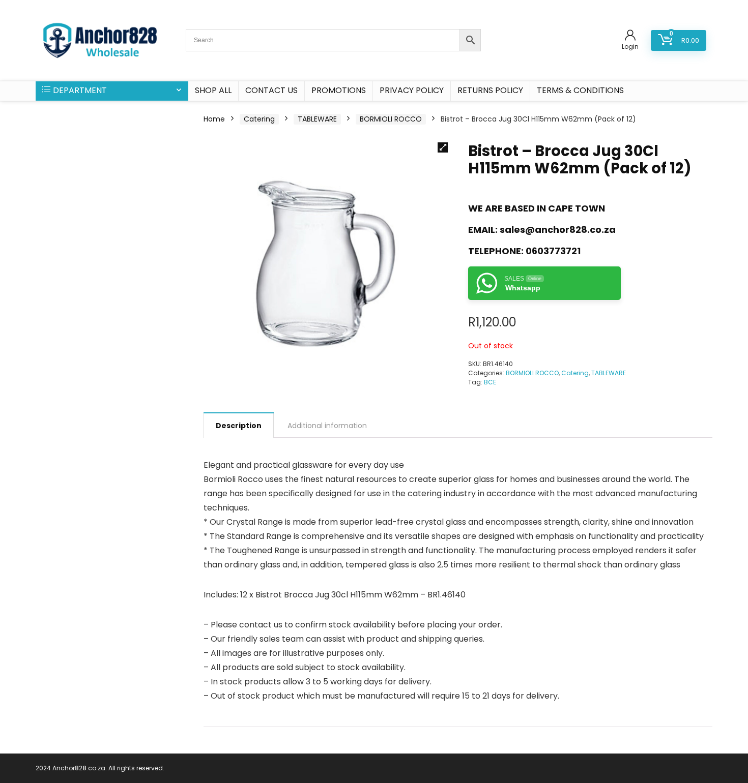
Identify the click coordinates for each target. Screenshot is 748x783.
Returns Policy (490, 90)
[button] (443, 147)
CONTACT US (271, 90)
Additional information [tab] (327, 425)
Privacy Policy (412, 90)
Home (214, 119)
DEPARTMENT (80, 90)
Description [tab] (239, 425)
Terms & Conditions (580, 90)
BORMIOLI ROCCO (391, 119)
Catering (259, 119)
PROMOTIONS (338, 90)
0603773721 (553, 251)
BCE (490, 382)
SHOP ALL (213, 90)
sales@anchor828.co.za (558, 229)
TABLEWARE (317, 119)
